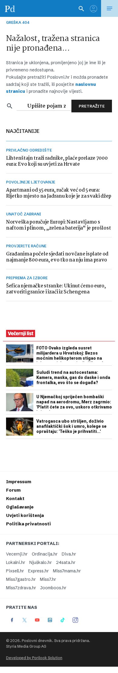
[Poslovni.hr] (10, 8)
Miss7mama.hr (67, 571)
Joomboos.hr (53, 587)
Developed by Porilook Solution (34, 658)
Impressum (18, 481)
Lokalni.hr (15, 562)
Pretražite (92, 106)
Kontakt (15, 498)
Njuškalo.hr (40, 562)
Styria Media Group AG (26, 646)
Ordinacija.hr (44, 554)
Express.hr (38, 571)
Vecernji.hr (17, 554)
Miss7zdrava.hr (21, 587)
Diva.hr (69, 554)
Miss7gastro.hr (21, 579)
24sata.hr (65, 562)
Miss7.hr (48, 579)
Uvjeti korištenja (25, 515)
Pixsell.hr (15, 571)
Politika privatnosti (28, 524)
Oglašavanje (20, 507)
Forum (13, 490)
